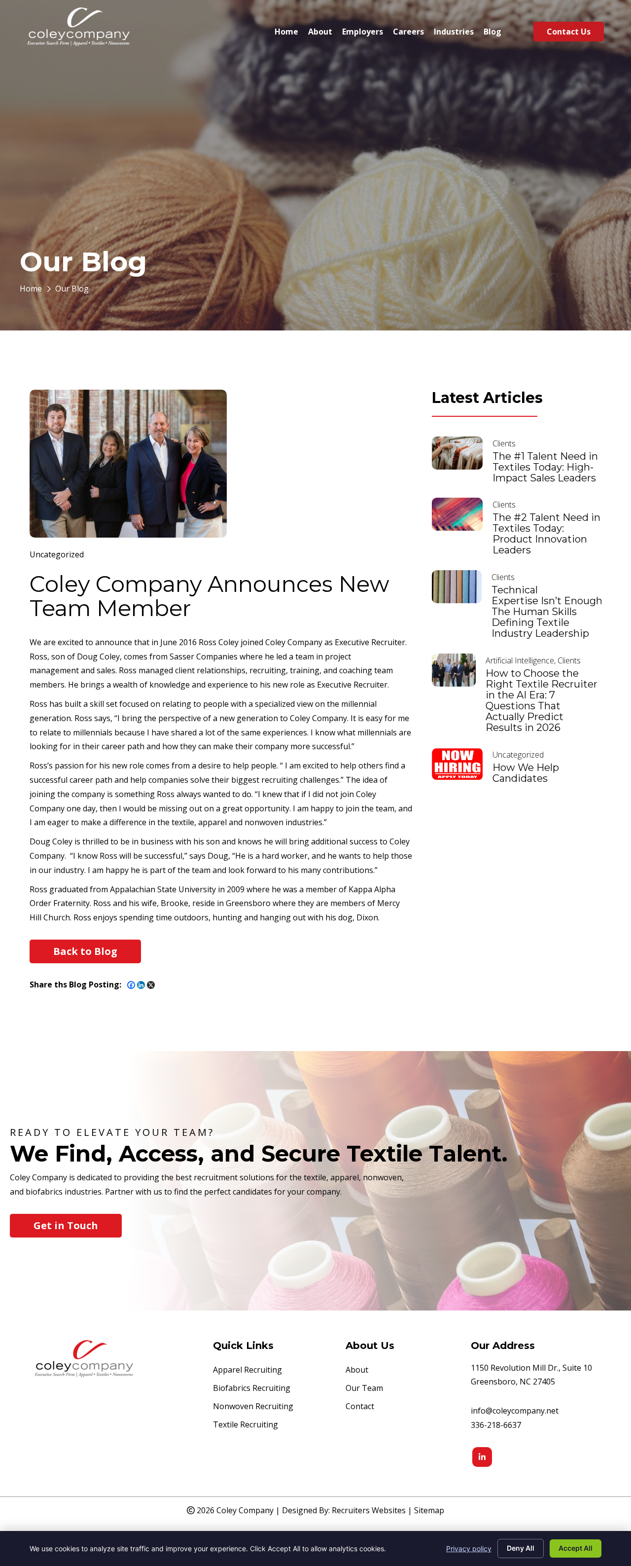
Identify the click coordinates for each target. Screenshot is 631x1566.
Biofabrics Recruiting (251, 1388)
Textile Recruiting (245, 1425)
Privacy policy (468, 1548)
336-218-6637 (496, 1425)
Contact (360, 1407)
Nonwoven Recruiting (253, 1407)
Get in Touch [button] (66, 1225)
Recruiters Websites (369, 1510)
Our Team (364, 1388)
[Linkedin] (141, 985)
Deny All (520, 1548)
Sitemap (429, 1510)
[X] (151, 985)
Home (31, 288)
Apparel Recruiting (247, 1370)
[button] (85, 951)
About (357, 1370)
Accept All (576, 1548)
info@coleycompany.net (515, 1410)
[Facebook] (131, 985)
